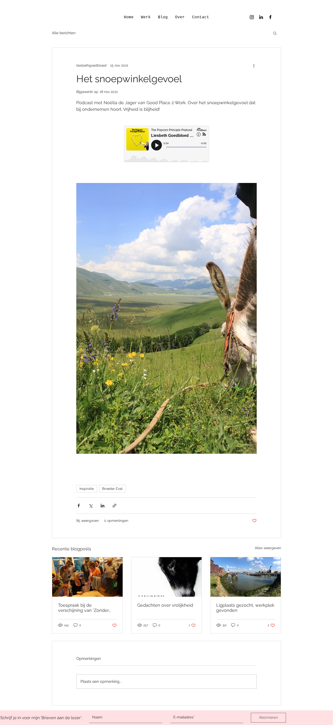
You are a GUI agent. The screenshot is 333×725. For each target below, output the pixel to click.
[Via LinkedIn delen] (102, 505)
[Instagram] (252, 17)
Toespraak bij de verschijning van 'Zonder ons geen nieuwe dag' (83, 608)
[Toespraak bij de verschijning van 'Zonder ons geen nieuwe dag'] (87, 577)
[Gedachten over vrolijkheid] (166, 577)
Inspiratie (86, 489)
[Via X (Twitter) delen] (90, 505)
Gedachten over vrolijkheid (165, 605)
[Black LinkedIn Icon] (261, 17)
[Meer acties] (254, 65)
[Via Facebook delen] (78, 505)
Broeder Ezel (112, 489)
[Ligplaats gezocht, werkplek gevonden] (245, 577)
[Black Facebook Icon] (270, 17)
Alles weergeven (268, 548)
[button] (275, 33)
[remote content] (166, 144)
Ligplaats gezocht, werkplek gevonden (245, 608)
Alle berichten (64, 33)
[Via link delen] (114, 505)
